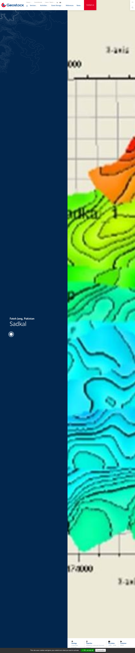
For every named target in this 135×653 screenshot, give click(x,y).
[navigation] (54, 2)
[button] (132, 2)
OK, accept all (88, 650)
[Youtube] (60, 2)
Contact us (90, 5)
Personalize (100, 650)
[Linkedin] (57, 2)
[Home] (27, 6)
